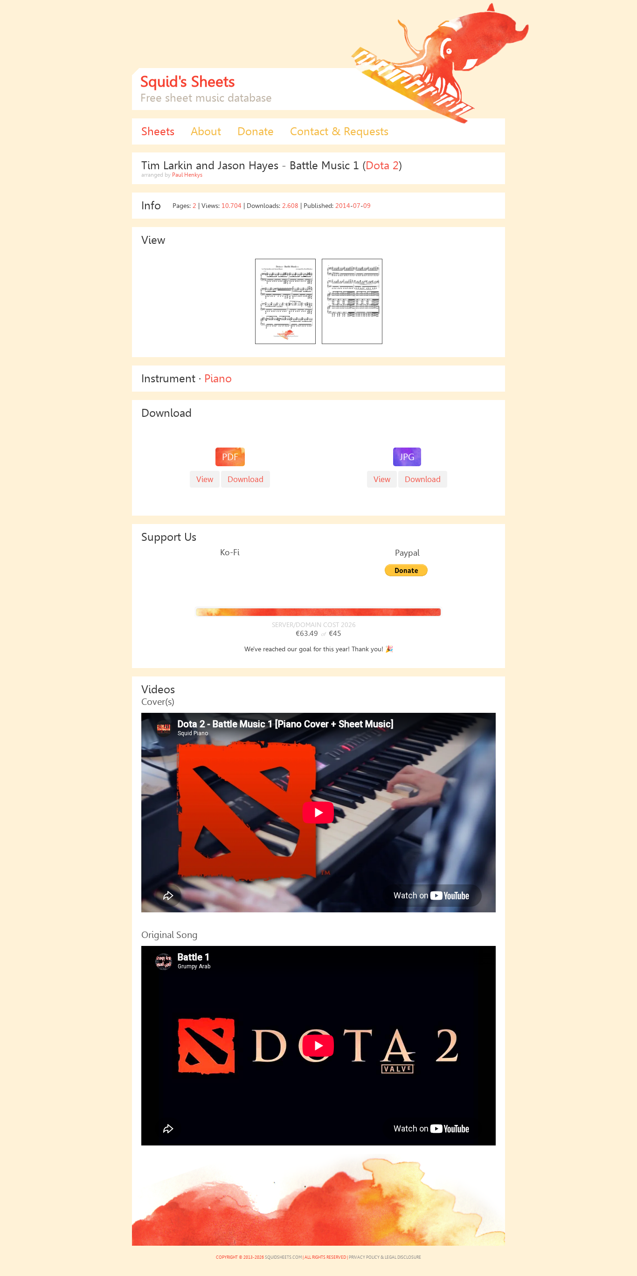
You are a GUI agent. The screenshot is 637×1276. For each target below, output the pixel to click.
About (206, 131)
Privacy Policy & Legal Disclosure (385, 1257)
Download (423, 479)
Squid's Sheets (187, 81)
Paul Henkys (187, 175)
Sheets (157, 131)
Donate (255, 131)
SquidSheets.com (283, 1257)
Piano (218, 378)
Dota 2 (382, 165)
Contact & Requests (339, 131)
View (382, 479)
